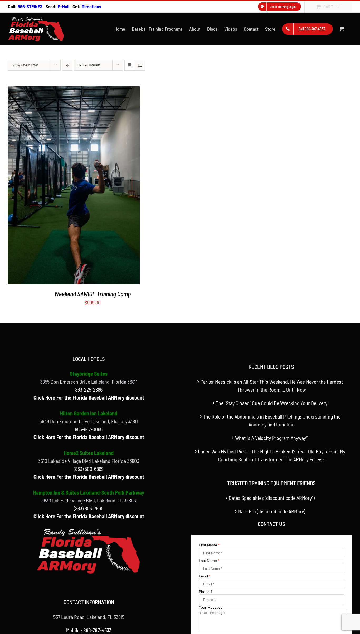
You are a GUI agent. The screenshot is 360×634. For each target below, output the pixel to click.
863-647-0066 (89, 429)
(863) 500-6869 (89, 469)
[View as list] (140, 65)
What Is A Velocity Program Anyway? (271, 438)
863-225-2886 (89, 389)
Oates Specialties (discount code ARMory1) (272, 498)
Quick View (73, 187)
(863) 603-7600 (89, 508)
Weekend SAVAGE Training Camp (92, 294)
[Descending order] (67, 65)
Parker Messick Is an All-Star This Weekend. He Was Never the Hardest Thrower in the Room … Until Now (272, 385)
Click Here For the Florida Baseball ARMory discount (88, 397)
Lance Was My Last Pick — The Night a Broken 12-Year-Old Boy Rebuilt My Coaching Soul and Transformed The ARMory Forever (271, 455)
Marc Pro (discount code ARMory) (271, 511)
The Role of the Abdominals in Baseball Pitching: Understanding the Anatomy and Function (271, 420)
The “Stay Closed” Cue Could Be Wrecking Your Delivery (271, 403)
